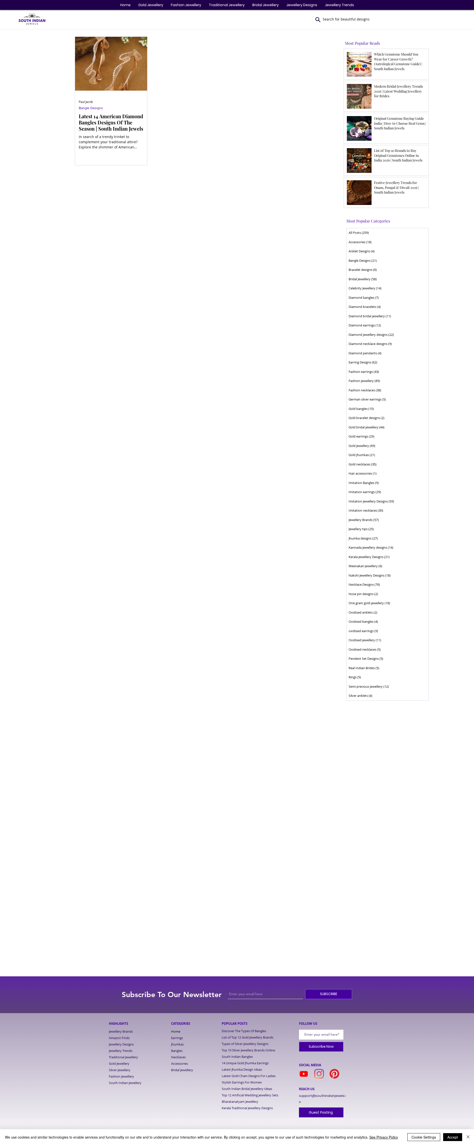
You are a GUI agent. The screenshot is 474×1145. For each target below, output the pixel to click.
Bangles (176, 1050)
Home (175, 1031)
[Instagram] (319, 1074)
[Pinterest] (334, 1074)
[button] (318, 19)
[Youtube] (304, 1074)
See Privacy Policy (383, 1137)
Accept (452, 1137)
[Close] (468, 1137)
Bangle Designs (91, 108)
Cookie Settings (424, 1137)
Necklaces (178, 1057)
